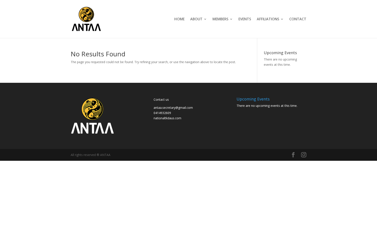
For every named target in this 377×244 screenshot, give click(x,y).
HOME (179, 19)
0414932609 (162, 113)
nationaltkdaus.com (167, 118)
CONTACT (297, 19)
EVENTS (244, 19)
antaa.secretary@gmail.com (173, 108)
